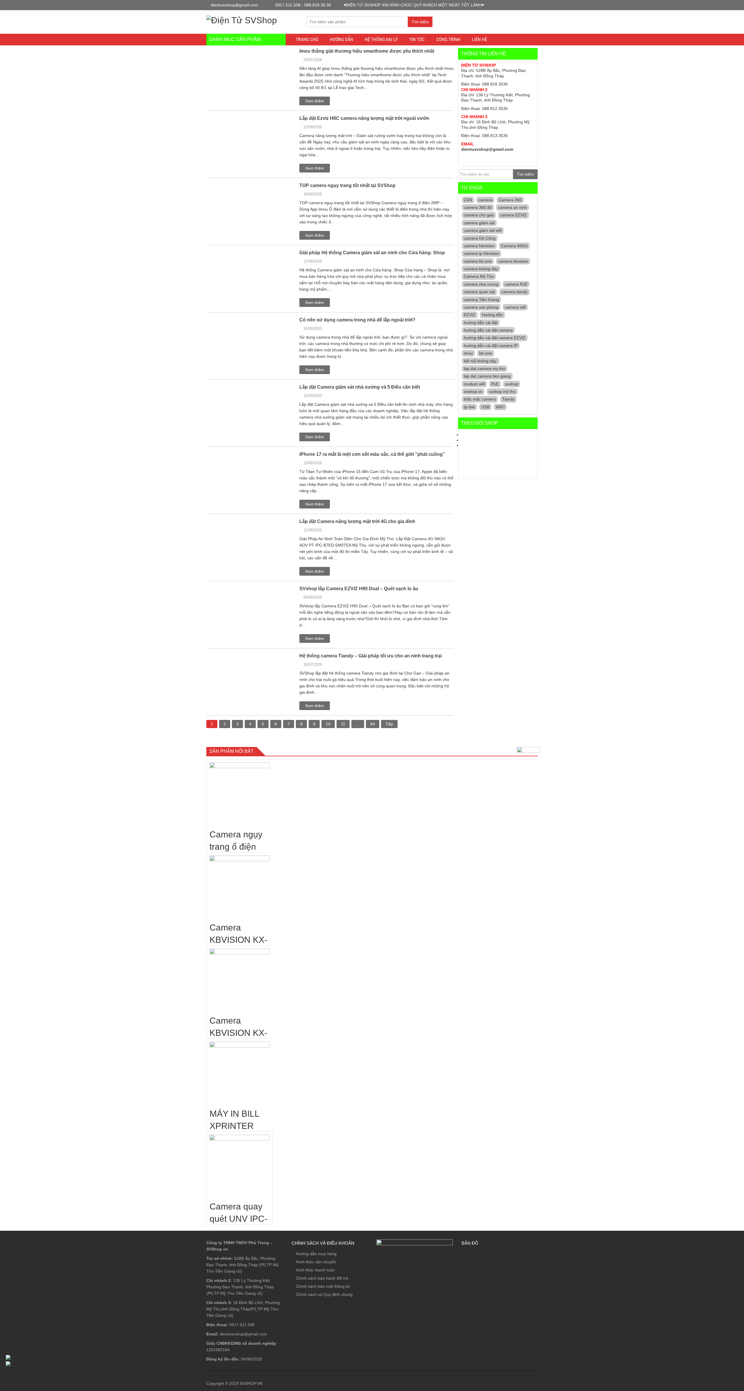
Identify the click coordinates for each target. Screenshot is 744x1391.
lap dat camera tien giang (487, 376)
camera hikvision (479, 245)
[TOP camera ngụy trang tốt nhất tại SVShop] (234, 185)
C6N (468, 200)
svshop (511, 384)
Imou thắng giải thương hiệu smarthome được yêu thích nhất (366, 51)
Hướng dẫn (492, 314)
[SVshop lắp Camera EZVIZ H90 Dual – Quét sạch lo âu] (250, 590)
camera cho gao (479, 215)
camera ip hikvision (481, 253)
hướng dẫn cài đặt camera (488, 330)
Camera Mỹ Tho (479, 276)
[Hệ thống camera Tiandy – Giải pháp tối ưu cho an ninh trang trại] (231, 655)
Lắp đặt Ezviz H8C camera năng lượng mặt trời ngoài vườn (364, 118)
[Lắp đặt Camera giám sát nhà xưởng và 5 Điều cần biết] (236, 386)
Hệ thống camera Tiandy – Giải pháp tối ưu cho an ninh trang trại (370, 655)
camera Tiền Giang (481, 299)
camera (485, 200)
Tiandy (508, 399)
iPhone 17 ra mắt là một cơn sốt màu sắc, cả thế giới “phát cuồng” (372, 454)
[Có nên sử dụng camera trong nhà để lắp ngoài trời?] (250, 321)
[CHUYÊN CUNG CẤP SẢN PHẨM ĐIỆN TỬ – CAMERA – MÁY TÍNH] (241, 19)
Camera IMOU (514, 245)
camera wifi (515, 307)
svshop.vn (473, 391)
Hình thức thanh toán (315, 1270)
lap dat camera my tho (484, 368)
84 (372, 724)
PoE (495, 384)
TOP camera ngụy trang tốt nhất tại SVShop (347, 185)
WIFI (500, 407)
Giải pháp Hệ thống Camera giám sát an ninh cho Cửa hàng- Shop (372, 252)
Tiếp (389, 724)
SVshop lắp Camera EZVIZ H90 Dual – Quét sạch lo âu (358, 588)
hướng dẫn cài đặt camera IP (491, 345)
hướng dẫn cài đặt (481, 322)
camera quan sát (479, 291)
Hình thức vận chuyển (316, 1262)
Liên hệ (479, 39)
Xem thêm (314, 101)
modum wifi (474, 384)
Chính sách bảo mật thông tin (323, 1286)
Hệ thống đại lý (381, 39)
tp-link (469, 407)
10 (328, 724)
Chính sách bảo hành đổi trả (322, 1278)
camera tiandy (514, 291)
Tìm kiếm (420, 21)
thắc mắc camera (480, 399)
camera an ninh (512, 207)
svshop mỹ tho (502, 391)
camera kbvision (513, 261)
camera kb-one (478, 261)
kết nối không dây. (480, 361)
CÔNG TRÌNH (448, 39)
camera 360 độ (478, 207)
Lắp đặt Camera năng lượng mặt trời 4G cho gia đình (357, 521)
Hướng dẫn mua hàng (316, 1253)
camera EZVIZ (513, 215)
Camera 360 (510, 200)
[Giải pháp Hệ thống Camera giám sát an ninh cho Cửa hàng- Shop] (231, 252)
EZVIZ (469, 314)
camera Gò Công (480, 238)
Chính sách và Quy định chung (324, 1294)
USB (485, 407)
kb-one (485, 353)
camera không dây (481, 268)
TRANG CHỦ (307, 39)
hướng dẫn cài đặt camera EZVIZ (494, 337)
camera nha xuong (481, 284)
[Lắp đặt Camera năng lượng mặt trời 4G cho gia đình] (237, 521)
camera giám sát (479, 222)
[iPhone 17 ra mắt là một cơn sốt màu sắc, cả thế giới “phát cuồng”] (217, 453)
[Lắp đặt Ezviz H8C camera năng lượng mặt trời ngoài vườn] (234, 117)
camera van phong (481, 307)
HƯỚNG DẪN (341, 39)
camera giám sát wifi (483, 230)
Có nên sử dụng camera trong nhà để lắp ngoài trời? (357, 319)
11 (343, 724)
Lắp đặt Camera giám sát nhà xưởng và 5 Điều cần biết (359, 387)
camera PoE (516, 284)
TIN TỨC (417, 39)
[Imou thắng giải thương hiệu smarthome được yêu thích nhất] (222, 50)
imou (468, 353)
